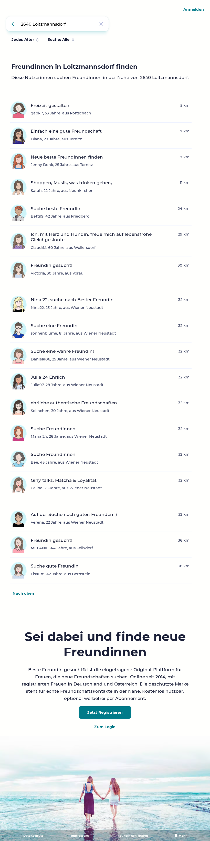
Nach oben (23, 593)
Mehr (183, 835)
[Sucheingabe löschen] (101, 23)
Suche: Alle (59, 39)
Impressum (80, 835)
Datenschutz (33, 835)
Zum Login (105, 727)
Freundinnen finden (132, 835)
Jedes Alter (23, 39)
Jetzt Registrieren (105, 712)
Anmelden (193, 9)
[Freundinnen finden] (13, 23)
